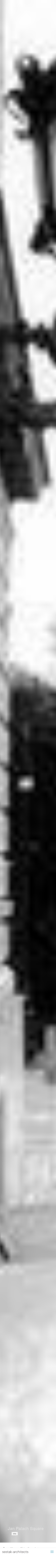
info (14, 1533)
